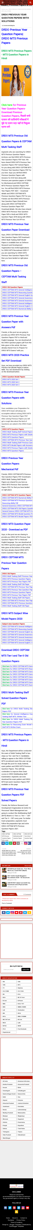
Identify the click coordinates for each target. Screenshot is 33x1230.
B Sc (19, 994)
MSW (19, 1026)
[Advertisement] (16, 941)
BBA (4, 1003)
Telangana (6, 1131)
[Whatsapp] (10, 843)
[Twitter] (7, 843)
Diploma (20, 988)
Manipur (5, 1116)
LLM (19, 1022)
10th (19, 981)
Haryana (20, 1100)
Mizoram (5, 1119)
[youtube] (16, 912)
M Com (20, 1019)
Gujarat (5, 1100)
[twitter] (8, 912)
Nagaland (21, 1119)
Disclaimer (11, 1220)
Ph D (4, 1029)
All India (5, 1081)
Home (3, 9)
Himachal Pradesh (8, 1103)
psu (7, 9)
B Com (5, 1000)
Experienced (6, 1032)
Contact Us (23, 1218)
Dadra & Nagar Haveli (9, 1094)
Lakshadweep (22, 1109)
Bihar (19, 1087)
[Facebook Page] (29, 843)
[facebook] (4, 912)
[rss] (29, 912)
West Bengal (6, 1138)
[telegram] (25, 912)
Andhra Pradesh (7, 1084)
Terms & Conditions (16, 1222)
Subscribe (26, 969)
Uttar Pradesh (7, 1135)
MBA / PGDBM (22, 1016)
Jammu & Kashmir (23, 1103)
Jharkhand (6, 1106)
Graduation (21, 1010)
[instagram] (12, 912)
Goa (19, 1097)
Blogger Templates (15, 1224)
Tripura (20, 1131)
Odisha (5, 1122)
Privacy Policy (21, 1220)
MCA (4, 1022)
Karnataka (21, 1106)
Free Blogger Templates (16, 1226)
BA (3, 994)
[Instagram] (25, 843)
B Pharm (20, 1000)
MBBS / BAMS (22, 1007)
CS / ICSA (21, 991)
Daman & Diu (21, 1094)
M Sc (4, 1016)
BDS (4, 1007)
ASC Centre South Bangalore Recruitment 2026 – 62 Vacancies (19, 876)
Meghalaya (21, 1116)
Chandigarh (6, 1090)
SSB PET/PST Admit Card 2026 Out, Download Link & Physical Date (19, 883)
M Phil (5, 1026)
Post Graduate (22, 1029)
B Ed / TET (21, 1003)
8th (4, 981)
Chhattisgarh (22, 1090)
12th (4, 985)
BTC (19, 985)
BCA (4, 997)
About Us (15, 1218)
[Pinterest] (14, 843)
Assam (5, 1087)
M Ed (19, 1013)
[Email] (18, 843)
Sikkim (5, 1128)
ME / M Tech (6, 1019)
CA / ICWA (6, 991)
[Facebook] (3, 843)
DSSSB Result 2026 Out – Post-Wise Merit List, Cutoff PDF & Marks (19, 869)
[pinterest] (21, 912)
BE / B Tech (21, 997)
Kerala (5, 1109)
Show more (28, 865)
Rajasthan (21, 1125)
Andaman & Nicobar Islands (24, 1081)
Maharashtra (21, 1112)
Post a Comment (7, 903)
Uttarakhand (21, 1135)
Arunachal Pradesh (23, 1084)
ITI (3, 988)
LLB (4, 1010)
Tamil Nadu (21, 1128)
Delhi (4, 1097)
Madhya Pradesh (8, 1112)
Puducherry (21, 1122)
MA (4, 1013)
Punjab (5, 1125)
